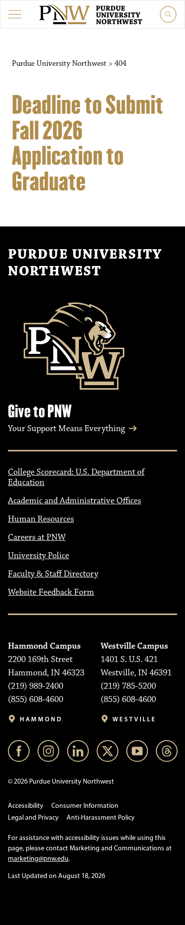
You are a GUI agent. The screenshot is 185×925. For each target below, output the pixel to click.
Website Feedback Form (51, 592)
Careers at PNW (37, 537)
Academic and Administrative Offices (74, 500)
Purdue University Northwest (85, 263)
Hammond (41, 719)
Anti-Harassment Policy (101, 817)
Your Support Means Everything (66, 428)
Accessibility (25, 805)
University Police (38, 555)
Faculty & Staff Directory (53, 574)
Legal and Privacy (33, 817)
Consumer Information (84, 805)
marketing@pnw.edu (38, 858)
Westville (134, 719)
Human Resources (41, 519)
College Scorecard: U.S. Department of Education (76, 477)
